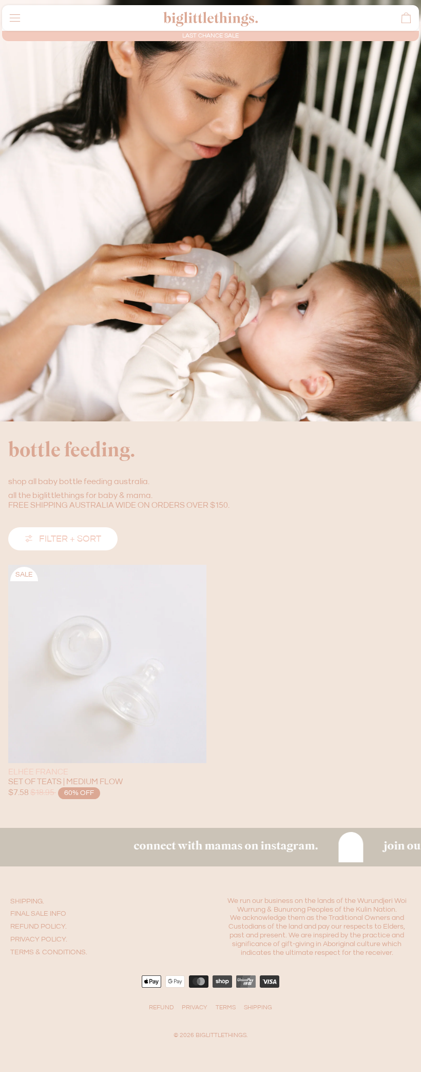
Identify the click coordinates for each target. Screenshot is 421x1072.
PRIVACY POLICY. (38, 939)
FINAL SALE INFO (38, 913)
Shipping (258, 1007)
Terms (226, 1007)
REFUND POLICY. (38, 926)
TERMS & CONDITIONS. (48, 952)
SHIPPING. (27, 901)
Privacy (194, 1007)
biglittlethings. (221, 1035)
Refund (161, 1007)
